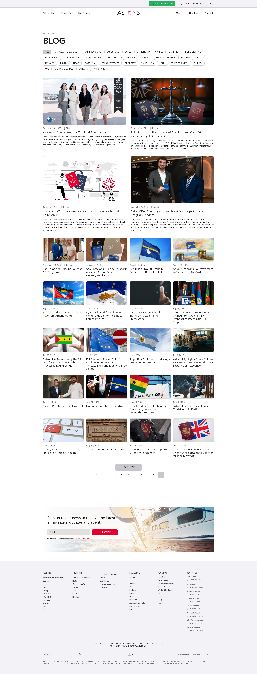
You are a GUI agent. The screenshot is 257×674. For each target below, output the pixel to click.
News (160, 603)
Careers (161, 593)
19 (154, 474)
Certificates (162, 577)
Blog (160, 600)
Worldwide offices (165, 590)
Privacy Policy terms (82, 539)
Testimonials (163, 580)
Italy (44, 607)
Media (179, 13)
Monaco (46, 603)
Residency (66, 13)
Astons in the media (166, 584)
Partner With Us (164, 587)
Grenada (103, 587)
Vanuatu (75, 591)
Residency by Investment (53, 577)
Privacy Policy (209, 654)
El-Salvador (77, 597)
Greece (46, 584)
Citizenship (48, 13)
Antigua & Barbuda (107, 584)
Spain (45, 610)
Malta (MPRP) (48, 594)
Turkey (45, 591)
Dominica (103, 578)
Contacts (209, 13)
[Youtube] (86, 654)
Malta (131, 593)
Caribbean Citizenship (108, 574)
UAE (44, 587)
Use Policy (197, 654)
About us (193, 13)
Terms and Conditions (181, 654)
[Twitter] (80, 654)
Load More (129, 467)
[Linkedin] (55, 654)
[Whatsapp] (45, 3)
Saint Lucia (104, 581)
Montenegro (134, 606)
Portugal (46, 600)
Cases (160, 596)
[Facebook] (68, 654)
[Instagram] (62, 654)
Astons (46, 33)
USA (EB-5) (47, 597)
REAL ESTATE (134, 573)
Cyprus (46, 581)
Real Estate (84, 13)
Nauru (74, 594)
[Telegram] (51, 3)
